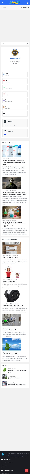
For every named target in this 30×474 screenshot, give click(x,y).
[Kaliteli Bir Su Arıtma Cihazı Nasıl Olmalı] (11, 344)
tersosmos (14, 59)
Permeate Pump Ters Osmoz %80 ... (13, 305)
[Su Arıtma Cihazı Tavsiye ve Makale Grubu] (4, 370)
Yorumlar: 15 (16, 304)
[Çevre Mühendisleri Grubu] (4, 377)
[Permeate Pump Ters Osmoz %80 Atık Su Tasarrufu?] (11, 296)
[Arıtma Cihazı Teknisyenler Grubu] (4, 383)
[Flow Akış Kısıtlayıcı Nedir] (11, 248)
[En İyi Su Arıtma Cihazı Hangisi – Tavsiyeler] (11, 272)
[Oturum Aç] (27, 2)
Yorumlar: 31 (15, 255)
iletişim (2, 468)
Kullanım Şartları (5, 473)
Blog (2, 464)
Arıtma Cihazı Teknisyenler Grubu (17, 384)
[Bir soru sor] (26, 470)
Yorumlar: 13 (15, 352)
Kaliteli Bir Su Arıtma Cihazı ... (11, 354)
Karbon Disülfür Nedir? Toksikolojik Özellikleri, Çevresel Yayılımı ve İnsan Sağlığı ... (13, 162)
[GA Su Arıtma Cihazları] (15, 2)
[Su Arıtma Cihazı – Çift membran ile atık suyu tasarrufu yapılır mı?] (11, 320)
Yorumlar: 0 (14, 158)
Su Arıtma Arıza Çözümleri (7, 462)
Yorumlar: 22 (14, 279)
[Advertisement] (15, 25)
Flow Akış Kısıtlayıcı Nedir (10, 257)
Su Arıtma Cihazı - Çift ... (9, 330)
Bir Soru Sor (26, 7)
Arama (4, 7)
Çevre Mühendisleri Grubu (15, 378)
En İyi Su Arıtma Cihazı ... (9, 281)
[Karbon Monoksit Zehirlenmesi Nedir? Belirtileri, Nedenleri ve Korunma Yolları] (11, 183)
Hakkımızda (4, 466)
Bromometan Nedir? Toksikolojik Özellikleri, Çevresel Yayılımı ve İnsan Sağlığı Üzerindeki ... (13, 224)
